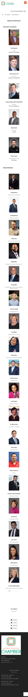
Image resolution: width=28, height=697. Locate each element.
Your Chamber (7, 14)
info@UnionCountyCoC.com (6, 662)
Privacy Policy (14, 672)
